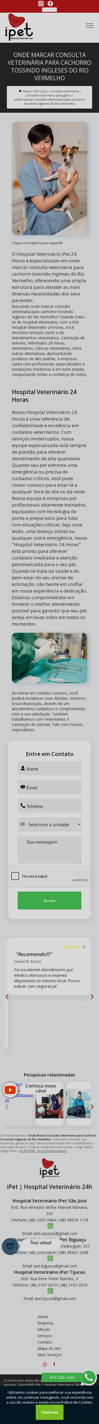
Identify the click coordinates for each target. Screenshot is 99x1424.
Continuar (49, 1412)
